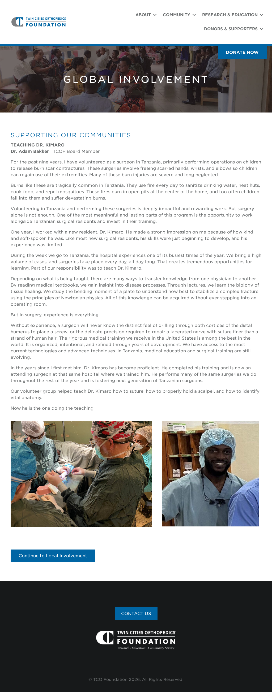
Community (176, 14)
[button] (242, 52)
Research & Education (230, 14)
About (143, 14)
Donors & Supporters (231, 29)
